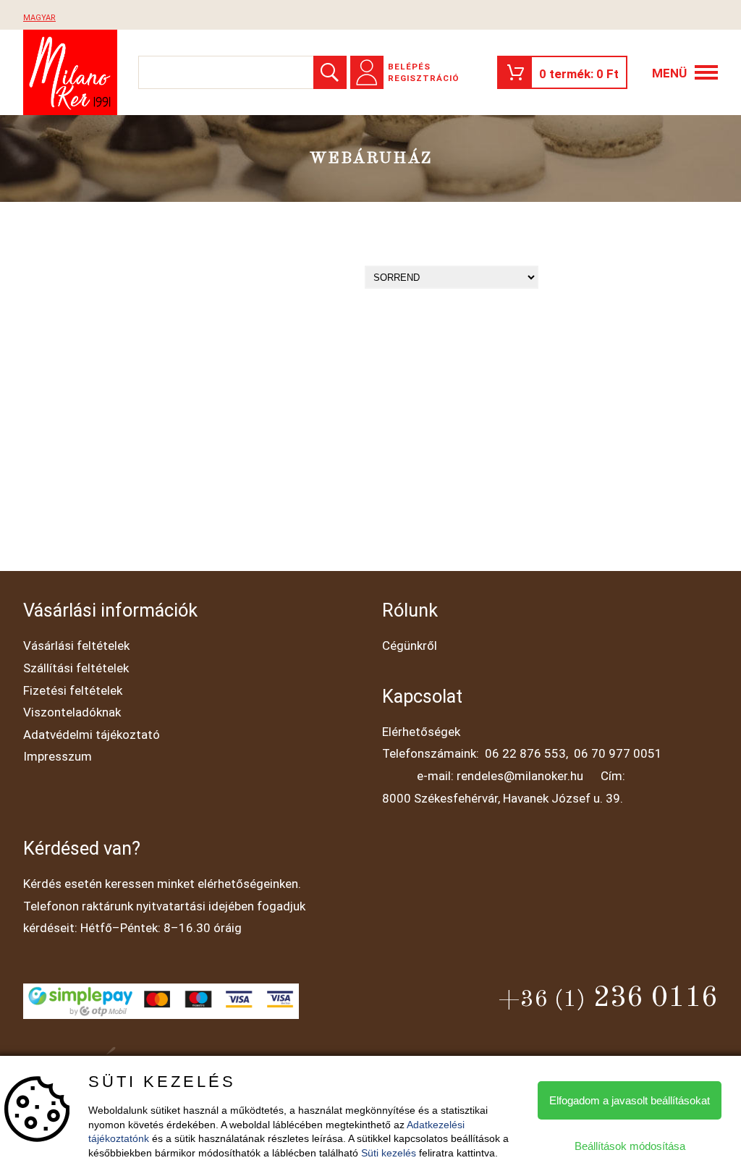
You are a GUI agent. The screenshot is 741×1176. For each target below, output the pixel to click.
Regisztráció (424, 78)
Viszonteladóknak (72, 712)
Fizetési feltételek (72, 690)
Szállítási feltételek (76, 668)
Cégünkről (409, 645)
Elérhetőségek (421, 731)
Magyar (39, 17)
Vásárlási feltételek (76, 645)
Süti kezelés (388, 1153)
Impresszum (57, 756)
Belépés (409, 67)
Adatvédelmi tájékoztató (91, 734)
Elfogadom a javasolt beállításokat (629, 1100)
